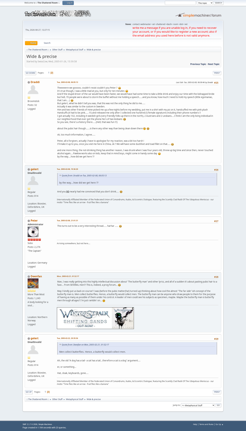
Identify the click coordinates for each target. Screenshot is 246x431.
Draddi (35, 82)
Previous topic (198, 64)
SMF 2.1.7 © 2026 (30, 424)
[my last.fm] (29, 258)
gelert (34, 169)
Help (195, 424)
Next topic (214, 64)
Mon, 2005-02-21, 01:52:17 (68, 276)
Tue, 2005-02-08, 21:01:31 (67, 220)
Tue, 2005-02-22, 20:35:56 (67, 338)
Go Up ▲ (219, 424)
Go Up (29, 392)
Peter (34, 220)
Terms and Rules (206, 424)
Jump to (176, 405)
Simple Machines (45, 424)
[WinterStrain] (29, 313)
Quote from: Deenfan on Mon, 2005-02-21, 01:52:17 (85, 344)
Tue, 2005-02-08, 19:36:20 (67, 169)
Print (217, 73)
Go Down (30, 73)
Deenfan (36, 276)
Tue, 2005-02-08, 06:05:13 (67, 82)
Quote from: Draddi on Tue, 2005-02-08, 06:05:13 (84, 175)
